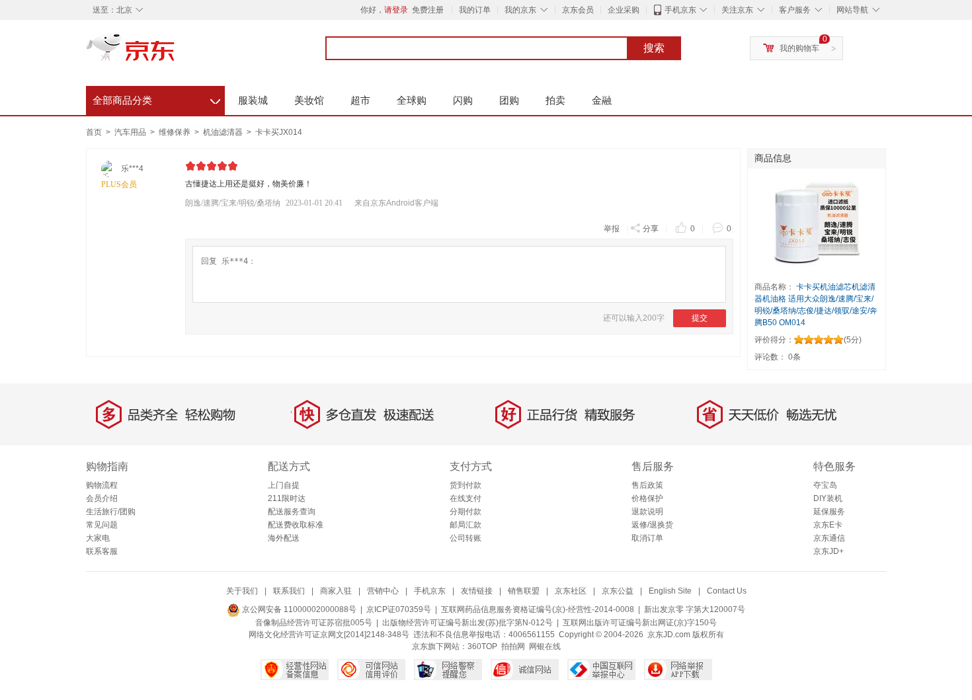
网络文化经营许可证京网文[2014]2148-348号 (329, 634)
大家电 (98, 538)
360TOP (482, 646)
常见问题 (102, 524)
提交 (700, 318)
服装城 (253, 100)
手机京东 (680, 10)
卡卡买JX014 (278, 132)
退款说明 (647, 511)
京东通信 (829, 538)
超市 (360, 100)
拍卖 (555, 100)
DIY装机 (827, 498)
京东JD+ (828, 551)
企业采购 (623, 10)
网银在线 (545, 646)
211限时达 (286, 498)
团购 (509, 100)
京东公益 (617, 591)
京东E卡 (827, 524)
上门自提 (284, 485)
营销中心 (383, 591)
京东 (175, 53)
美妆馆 (309, 100)
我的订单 (475, 10)
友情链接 (477, 591)
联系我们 (289, 591)
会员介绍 (102, 498)
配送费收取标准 (295, 524)
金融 (602, 100)
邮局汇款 (465, 524)
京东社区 (571, 591)
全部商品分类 (156, 98)
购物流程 (102, 485)
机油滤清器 (224, 132)
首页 (94, 132)
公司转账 (465, 538)
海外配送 (284, 538)
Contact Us (727, 591)
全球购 (411, 100)
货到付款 (465, 485)
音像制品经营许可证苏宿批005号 (313, 622)
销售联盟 (524, 591)
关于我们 (242, 591)
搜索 (654, 48)
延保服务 (829, 511)
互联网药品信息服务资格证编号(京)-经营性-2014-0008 (537, 609)
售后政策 (647, 485)
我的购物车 (799, 48)
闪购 (463, 100)
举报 (612, 228)
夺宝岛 (825, 485)
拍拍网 (513, 646)
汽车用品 (131, 132)
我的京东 (520, 10)
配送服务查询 (291, 511)
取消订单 (647, 538)
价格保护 (647, 498)
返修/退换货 (652, 524)
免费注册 (428, 10)
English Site (670, 591)
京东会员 (578, 10)
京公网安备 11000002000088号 (298, 609)
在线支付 (465, 498)
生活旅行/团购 (111, 511)
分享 (651, 228)
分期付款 (465, 511)
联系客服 (102, 551)
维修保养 (175, 132)
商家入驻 (336, 591)
